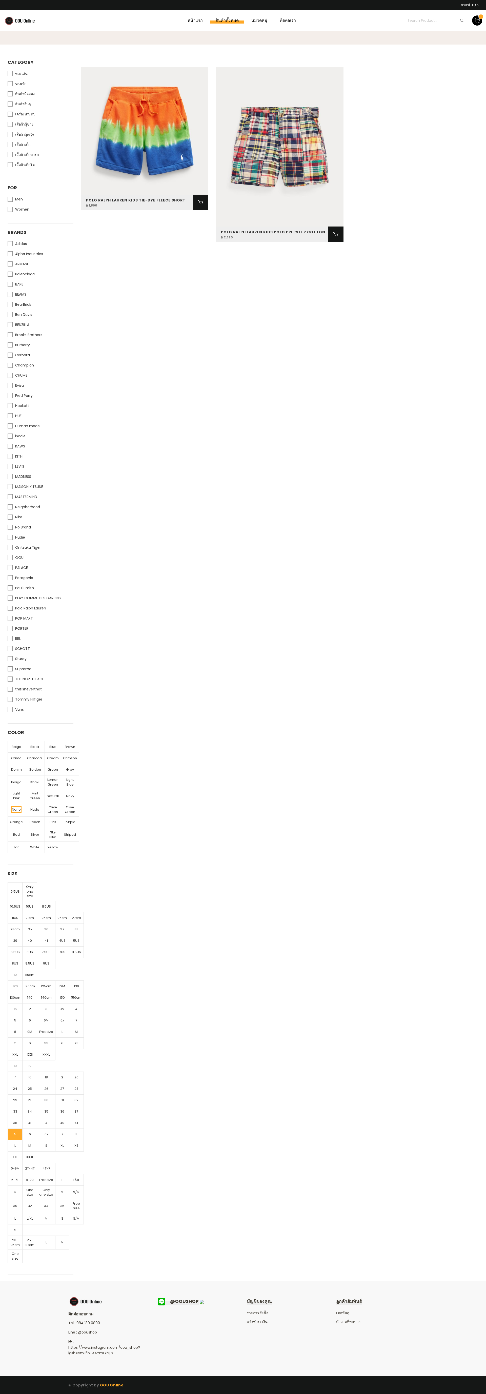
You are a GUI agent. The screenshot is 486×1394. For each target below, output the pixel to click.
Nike (18, 517)
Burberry (22, 344)
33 (15, 1111)
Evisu (19, 385)
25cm (46, 917)
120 (15, 986)
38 (76, 929)
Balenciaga (25, 274)
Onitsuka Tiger (28, 547)
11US (15, 917)
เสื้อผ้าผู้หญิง (24, 134)
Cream (53, 758)
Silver (34, 834)
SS (46, 1043)
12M (62, 986)
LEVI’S (19, 466)
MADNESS (23, 476)
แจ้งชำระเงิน (257, 1321)
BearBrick (23, 304)
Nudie (20, 537)
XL (62, 1043)
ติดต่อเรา (288, 20)
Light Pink (16, 796)
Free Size (76, 1206)
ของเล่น (21, 73)
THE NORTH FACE (29, 679)
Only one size (29, 891)
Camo (16, 758)
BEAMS (20, 294)
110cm (29, 974)
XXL (15, 1054)
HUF (18, 415)
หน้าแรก (195, 20)
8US (15, 963)
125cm (46, 986)
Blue (52, 746)
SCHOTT (22, 648)
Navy (70, 795)
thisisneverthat (28, 689)
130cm (15, 997)
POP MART (24, 618)
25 (30, 1088)
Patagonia (24, 577)
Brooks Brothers (28, 334)
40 (30, 940)
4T (76, 1122)
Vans (19, 709)
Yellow (53, 847)
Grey (70, 769)
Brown (70, 746)
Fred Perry (24, 395)
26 (46, 1088)
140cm (46, 997)
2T (30, 1100)
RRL (18, 638)
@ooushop (87, 1332)
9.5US (15, 891)
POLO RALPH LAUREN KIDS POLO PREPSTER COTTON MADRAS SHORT (274, 232)
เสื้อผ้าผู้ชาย (24, 124)
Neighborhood (27, 506)
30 (46, 1100)
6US (30, 952)
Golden (35, 769)
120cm (30, 986)
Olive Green (53, 809)
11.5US (46, 906)
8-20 (30, 1179)
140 (29, 997)
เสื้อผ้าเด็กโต (25, 164)
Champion (24, 365)
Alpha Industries (29, 253)
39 (15, 940)
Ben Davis (23, 314)
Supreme (23, 668)
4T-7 (46, 1168)
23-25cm (15, 1242)
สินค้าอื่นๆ (23, 104)
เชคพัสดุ (343, 1313)
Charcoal (35, 758)
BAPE (19, 284)
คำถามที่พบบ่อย (348, 1321)
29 (15, 1100)
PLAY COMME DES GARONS (38, 598)
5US (76, 940)
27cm (76, 917)
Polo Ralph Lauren (30, 608)
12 (29, 1065)
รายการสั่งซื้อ (257, 1313)
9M (29, 1031)
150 (62, 997)
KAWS (20, 446)
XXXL (46, 1054)
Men (19, 199)
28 (76, 1088)
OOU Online (112, 1385)
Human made (27, 425)
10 (15, 974)
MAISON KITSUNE (29, 486)
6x (62, 1020)
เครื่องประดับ (25, 114)
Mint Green (35, 796)
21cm (30, 917)
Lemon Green (52, 782)
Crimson (70, 758)
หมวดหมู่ (259, 20)
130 (76, 986)
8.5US (76, 952)
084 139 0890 (88, 1322)
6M (46, 1020)
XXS (30, 1054)
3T (30, 1122)
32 (76, 1100)
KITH (19, 456)
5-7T (15, 1179)
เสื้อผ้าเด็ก (22, 144)
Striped (70, 834)
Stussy (21, 658)
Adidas (21, 243)
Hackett (22, 405)
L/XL (76, 1179)
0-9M (15, 1168)
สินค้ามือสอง (25, 93)
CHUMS (21, 375)
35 (30, 929)
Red (16, 834)
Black (34, 746)
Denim (16, 769)
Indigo (16, 782)
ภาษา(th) (468, 5)
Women (22, 209)
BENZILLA (22, 324)
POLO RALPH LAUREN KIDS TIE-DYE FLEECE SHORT (136, 200)
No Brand (23, 527)
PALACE (21, 567)
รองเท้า (21, 83)
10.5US (15, 906)
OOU (19, 557)
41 (46, 940)
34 (30, 1111)
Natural (53, 795)
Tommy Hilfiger (28, 699)
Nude (34, 809)
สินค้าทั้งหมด (227, 20)
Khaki (34, 782)
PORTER (21, 628)
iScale (20, 436)
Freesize (46, 1031)
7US (62, 952)
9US (46, 963)
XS (76, 1043)
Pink (53, 821)
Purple (70, 821)
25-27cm (29, 1242)
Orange (16, 821)
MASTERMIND (26, 496)
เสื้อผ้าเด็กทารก (27, 154)
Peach (35, 821)
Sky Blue (52, 834)
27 (62, 1088)
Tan (16, 847)
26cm (62, 917)
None (16, 809)
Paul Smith (24, 587)
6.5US (15, 952)
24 (15, 1088)
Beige (16, 746)
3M (62, 1009)
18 (46, 1077)
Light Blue (70, 782)
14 (15, 1077)
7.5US (46, 952)
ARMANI (21, 263)
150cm (76, 997)
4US (62, 940)
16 (15, 1009)
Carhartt (22, 355)
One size (29, 1192)
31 (62, 1100)
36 (46, 929)
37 (62, 929)
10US (29, 906)
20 (76, 1077)
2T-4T (30, 1168)
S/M (76, 1192)
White (34, 847)
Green (53, 769)
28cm (15, 929)
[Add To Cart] (200, 202)
